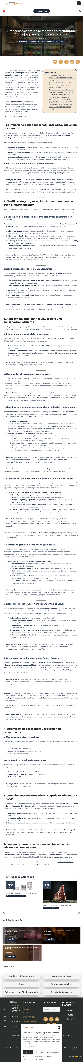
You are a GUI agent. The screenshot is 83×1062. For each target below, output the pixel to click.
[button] (59, 1027)
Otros (62, 42)
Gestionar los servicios (30, 1046)
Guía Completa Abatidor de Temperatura (21, 893)
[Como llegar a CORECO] (5, 1008)
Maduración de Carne (50, 42)
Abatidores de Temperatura (29, 42)
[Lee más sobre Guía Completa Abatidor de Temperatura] (23, 886)
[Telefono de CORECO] (5, 1016)
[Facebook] (78, 62)
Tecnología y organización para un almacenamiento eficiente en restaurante (61, 106)
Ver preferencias (53, 1052)
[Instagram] (72, 62)
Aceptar (28, 1052)
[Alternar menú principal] (79, 3)
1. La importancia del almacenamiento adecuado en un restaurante (61, 77)
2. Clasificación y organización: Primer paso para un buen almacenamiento (60, 85)
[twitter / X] (61, 62)
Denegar (39, 1052)
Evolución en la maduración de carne (57, 905)
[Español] (5, 11)
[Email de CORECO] (5, 1026)
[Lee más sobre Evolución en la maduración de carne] (60, 892)
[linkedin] (66, 62)
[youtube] (55, 62)
